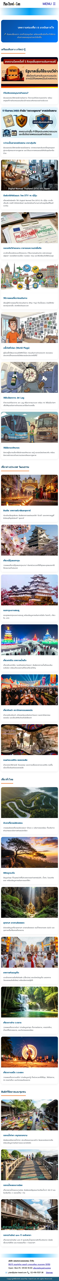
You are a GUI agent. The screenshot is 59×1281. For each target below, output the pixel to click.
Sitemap (49, 1272)
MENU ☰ (49, 3)
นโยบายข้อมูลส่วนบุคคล (42, 1268)
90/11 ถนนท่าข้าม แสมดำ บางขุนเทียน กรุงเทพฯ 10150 (29, 1264)
